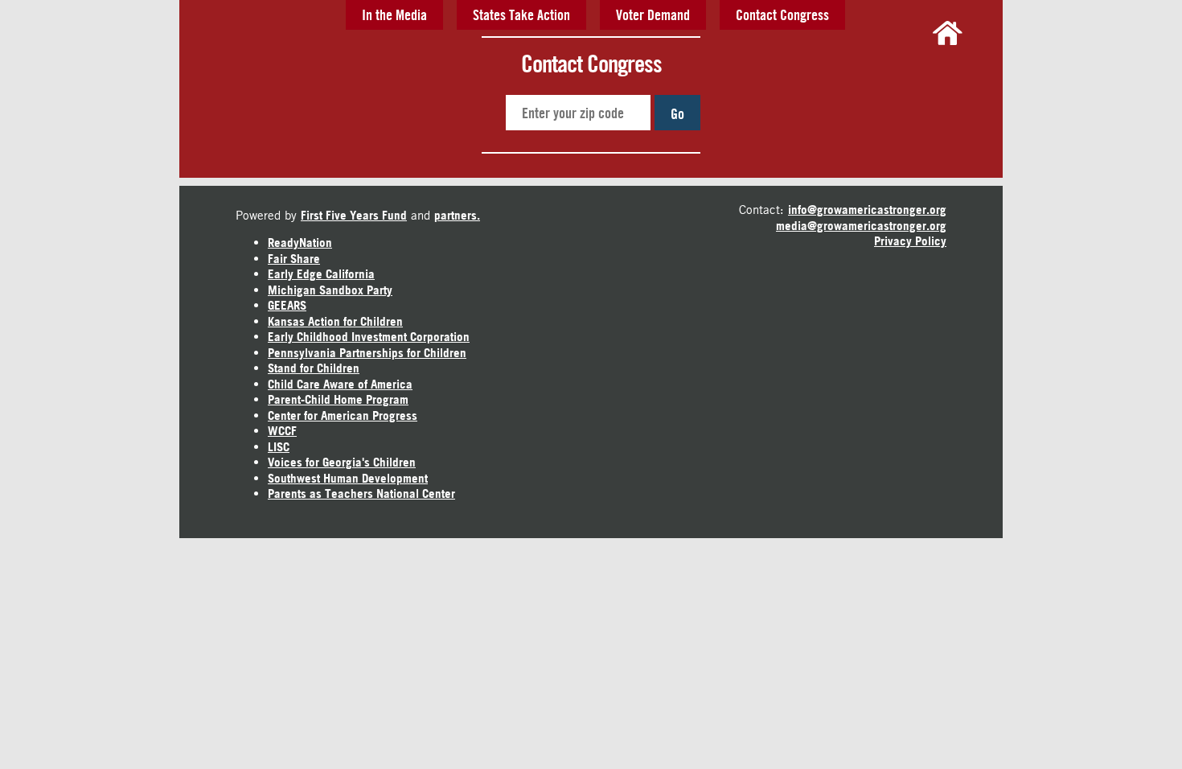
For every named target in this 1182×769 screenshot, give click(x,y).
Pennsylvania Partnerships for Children (367, 352)
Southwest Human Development (348, 478)
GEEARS (287, 305)
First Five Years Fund (354, 215)
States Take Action (521, 14)
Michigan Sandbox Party (330, 290)
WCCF (282, 430)
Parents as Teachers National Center (361, 493)
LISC (278, 446)
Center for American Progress (342, 415)
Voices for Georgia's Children (342, 462)
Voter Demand (653, 14)
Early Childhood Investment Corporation (369, 336)
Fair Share (294, 258)
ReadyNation (300, 242)
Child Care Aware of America (340, 384)
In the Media (394, 14)
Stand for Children (313, 368)
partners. (457, 215)
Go (677, 113)
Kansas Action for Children (335, 321)
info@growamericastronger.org (867, 209)
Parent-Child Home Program (338, 399)
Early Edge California (321, 274)
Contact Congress (782, 14)
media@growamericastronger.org (861, 225)
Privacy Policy (910, 241)
